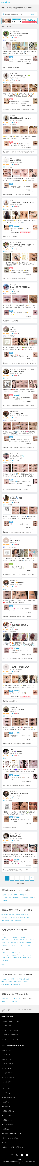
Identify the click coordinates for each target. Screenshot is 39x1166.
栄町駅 (31, 897)
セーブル (30, 940)
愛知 (19, 1009)
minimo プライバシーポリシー (12, 1133)
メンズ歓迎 (11, 979)
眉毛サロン (4, 1001)
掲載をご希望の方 (8, 1111)
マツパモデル (5, 960)
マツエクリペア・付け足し (24, 945)
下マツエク (21, 942)
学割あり (4, 979)
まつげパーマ (5, 952)
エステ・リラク (13, 1001)
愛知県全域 (18, 920)
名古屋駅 (4, 895)
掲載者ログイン (8, 1120)
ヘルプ (5, 1142)
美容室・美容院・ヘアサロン (12, 1021)
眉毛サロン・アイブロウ (10, 1035)
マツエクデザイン (8, 1077)
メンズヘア (6, 1055)
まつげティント (27, 957)
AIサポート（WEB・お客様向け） (13, 1147)
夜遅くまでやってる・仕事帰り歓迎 (11, 984)
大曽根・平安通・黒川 (22, 914)
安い (3, 964)
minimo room (7, 1106)
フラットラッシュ (12, 937)
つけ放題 (29, 942)
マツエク (4, 937)
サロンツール (7, 1115)
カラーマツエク (12, 942)
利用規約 (6, 1129)
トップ (3, 1009)
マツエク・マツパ (11, 1009)
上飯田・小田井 (13, 917)
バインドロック (24, 937)
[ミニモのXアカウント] (17, 1155)
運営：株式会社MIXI (9, 1097)
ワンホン (4, 942)
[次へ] (32, 878)
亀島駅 (15, 895)
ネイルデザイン (8, 1073)
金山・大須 (4, 917)
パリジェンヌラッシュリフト (9, 955)
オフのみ (13, 945)
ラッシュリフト (15, 952)
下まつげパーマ (5, 957)
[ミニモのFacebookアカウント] (22, 1155)
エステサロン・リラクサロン (12, 1039)
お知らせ (6, 1102)
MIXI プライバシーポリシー (11, 1138)
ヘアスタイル (7, 1050)
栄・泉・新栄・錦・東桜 (8, 914)
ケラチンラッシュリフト (25, 955)
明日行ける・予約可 (7, 981)
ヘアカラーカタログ (9, 1059)
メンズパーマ (7, 1068)
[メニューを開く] (36, 2)
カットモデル (7, 1082)
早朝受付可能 (17, 981)
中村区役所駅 (24, 897)
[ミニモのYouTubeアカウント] (27, 1155)
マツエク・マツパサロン (10, 1030)
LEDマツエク (5, 945)
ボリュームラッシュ (7, 940)
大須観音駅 (16, 897)
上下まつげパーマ (16, 957)
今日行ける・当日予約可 (22, 979)
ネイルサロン (17, 998)
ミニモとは (6, 1093)
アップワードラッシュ (19, 940)
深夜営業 (25, 981)
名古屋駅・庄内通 (26, 1009)
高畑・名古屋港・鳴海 (7, 920)
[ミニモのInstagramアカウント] (12, 1155)
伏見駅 (10, 895)
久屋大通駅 (4, 900)
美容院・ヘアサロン (7, 998)
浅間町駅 (22, 895)
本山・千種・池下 (24, 917)
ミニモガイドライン (9, 1124)
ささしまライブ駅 (6, 897)
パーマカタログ (8, 1064)
